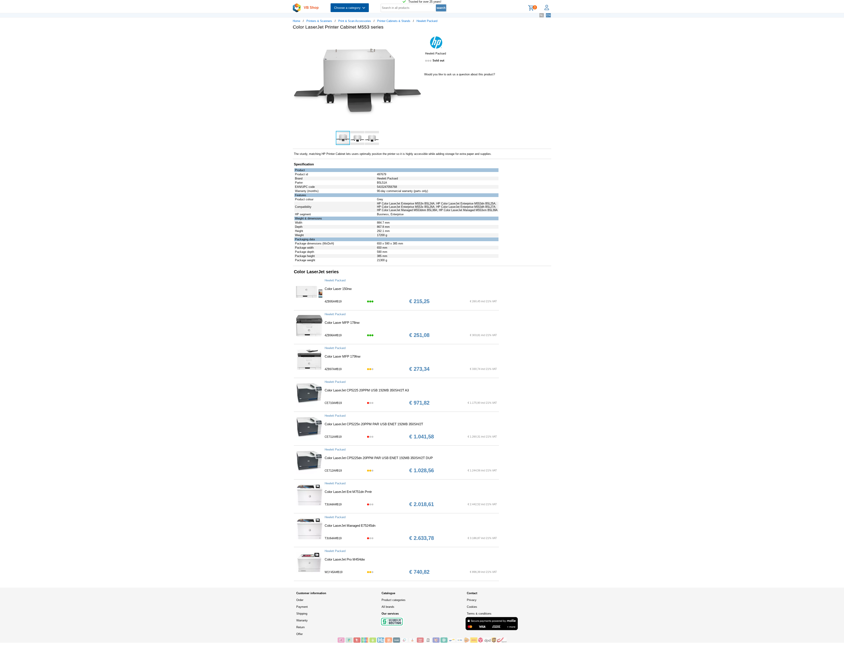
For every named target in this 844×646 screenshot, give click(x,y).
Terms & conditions (479, 613)
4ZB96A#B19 (333, 335)
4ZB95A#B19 (333, 301)
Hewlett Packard (427, 21)
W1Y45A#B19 (333, 572)
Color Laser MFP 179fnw (342, 356)
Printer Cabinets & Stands (393, 21)
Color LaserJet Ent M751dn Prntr (348, 492)
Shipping (301, 613)
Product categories (394, 600)
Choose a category (348, 7)
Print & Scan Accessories (354, 21)
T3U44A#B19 (333, 504)
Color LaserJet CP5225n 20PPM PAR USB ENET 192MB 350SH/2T (374, 424)
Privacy (472, 600)
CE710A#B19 (333, 403)
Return (300, 627)
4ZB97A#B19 (333, 369)
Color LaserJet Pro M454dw (345, 559)
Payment (302, 606)
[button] (418, 37)
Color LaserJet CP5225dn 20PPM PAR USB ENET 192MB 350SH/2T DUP (379, 458)
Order (299, 600)
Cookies (472, 606)
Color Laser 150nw (338, 289)
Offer (299, 634)
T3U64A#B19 (333, 538)
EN (548, 15)
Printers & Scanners (319, 21)
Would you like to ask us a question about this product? (459, 74)
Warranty (302, 620)
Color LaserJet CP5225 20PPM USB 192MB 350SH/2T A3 (367, 390)
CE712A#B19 (333, 470)
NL (541, 15)
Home (296, 21)
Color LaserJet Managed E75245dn (350, 525)
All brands (388, 606)
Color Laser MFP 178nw (342, 322)
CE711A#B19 (333, 436)
